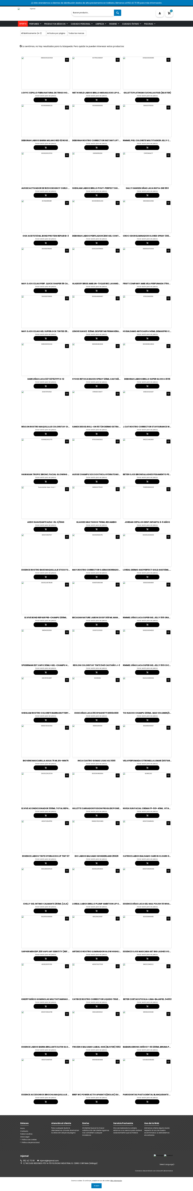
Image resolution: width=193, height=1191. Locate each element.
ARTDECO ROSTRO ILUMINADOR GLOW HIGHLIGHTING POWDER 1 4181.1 (108, 951)
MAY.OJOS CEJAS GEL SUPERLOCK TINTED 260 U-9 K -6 (49, 331)
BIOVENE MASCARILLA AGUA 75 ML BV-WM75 (46, 760)
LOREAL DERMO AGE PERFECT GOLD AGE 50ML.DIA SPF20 (151, 569)
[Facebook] (168, 1155)
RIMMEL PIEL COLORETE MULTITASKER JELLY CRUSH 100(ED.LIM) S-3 (157, 140)
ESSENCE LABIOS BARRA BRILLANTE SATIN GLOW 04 (47, 1047)
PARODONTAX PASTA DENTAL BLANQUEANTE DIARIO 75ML (152, 1094)
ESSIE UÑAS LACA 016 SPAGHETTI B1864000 (96, 713)
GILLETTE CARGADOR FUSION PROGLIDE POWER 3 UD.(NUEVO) (103, 808)
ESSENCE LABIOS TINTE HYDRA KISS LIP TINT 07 (45, 856)
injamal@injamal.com (49, 1160)
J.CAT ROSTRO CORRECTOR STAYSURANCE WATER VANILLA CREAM (157, 426)
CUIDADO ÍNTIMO (130, 23)
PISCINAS (148, 23)
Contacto (24, 1131)
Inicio (22, 1128)
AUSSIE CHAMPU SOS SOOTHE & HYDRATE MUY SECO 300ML (102, 474)
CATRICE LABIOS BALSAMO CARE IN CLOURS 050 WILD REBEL (153, 856)
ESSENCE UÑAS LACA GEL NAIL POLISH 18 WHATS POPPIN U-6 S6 (155, 903)
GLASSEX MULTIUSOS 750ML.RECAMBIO (96, 522)
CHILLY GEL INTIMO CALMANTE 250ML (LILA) (45, 903)
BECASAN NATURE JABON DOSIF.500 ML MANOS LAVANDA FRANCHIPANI (109, 617)
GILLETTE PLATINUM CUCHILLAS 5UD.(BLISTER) (147, 92)
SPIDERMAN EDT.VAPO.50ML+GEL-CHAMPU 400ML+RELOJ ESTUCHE (55, 665)
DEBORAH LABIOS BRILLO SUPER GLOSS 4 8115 (147, 379)
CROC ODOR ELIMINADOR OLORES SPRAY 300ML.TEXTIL (151, 235)
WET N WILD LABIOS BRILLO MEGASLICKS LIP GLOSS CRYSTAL (103, 92)
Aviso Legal (24, 1137)
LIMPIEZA (100, 23)
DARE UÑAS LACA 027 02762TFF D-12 (45, 379)
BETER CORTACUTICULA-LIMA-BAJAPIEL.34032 (147, 999)
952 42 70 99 (29, 1160)
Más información (116, 1181)
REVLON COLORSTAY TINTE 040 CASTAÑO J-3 (96, 665)
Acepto (96, 1186)
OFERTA (23, 23)
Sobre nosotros (26, 1134)
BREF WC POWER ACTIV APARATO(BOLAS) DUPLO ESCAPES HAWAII (106, 1094)
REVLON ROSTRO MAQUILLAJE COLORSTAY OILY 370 (48, 426)
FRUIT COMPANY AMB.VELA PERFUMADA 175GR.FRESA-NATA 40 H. (156, 283)
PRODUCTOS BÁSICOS (55, 23)
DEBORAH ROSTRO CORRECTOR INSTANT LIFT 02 (96, 140)
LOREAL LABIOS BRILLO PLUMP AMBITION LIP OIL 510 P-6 (100, 903)
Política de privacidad (31, 1142)
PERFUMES (34, 23)
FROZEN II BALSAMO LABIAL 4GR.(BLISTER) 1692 (96, 1047)
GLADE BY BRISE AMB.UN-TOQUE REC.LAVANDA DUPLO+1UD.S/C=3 (105, 283)
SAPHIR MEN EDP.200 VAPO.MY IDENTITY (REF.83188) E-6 (50, 951)
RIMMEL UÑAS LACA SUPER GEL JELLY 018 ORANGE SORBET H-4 (154, 617)
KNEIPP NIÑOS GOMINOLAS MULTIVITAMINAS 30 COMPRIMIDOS (54, 999)
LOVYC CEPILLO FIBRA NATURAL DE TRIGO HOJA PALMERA (50, 92)
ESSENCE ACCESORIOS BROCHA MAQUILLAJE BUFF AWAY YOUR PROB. (56, 1094)
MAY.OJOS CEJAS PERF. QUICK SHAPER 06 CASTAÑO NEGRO (52, 283)
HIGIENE (113, 23)
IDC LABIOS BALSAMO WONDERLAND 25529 (96, 856)
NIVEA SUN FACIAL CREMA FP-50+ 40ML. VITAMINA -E (150, 808)
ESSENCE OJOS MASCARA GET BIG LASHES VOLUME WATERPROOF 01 (157, 951)
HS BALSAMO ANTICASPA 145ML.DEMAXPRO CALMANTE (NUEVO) (156, 331)
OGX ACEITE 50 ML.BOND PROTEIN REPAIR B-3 (46, 235)
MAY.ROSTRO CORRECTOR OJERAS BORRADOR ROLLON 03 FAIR (104, 569)
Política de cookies (29, 1139)
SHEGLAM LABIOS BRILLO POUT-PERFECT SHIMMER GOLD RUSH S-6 (106, 188)
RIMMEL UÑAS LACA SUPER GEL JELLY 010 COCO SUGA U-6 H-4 (154, 665)
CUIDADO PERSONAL (80, 23)
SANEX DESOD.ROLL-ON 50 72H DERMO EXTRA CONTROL (100, 426)
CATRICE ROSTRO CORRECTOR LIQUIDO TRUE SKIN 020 (100, 999)
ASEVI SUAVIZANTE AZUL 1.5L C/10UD (45, 522)
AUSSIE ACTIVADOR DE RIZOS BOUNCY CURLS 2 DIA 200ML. (51, 188)
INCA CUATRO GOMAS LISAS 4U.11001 (96, 760)
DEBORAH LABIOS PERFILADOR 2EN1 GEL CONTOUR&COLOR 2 (103, 235)
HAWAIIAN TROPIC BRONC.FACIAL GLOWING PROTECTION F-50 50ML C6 (58, 474)
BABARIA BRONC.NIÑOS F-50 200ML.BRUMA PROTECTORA (152, 1047)
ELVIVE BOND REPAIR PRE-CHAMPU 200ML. (45, 617)
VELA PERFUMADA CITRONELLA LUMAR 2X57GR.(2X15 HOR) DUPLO (156, 760)
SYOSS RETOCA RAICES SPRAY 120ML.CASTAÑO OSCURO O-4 (103, 379)
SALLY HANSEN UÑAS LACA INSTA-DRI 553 (147, 188)
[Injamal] (44, 11)
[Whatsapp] (158, 1155)
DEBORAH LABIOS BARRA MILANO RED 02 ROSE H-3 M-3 (49, 140)
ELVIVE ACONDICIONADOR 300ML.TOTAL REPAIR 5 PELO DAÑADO (54, 808)
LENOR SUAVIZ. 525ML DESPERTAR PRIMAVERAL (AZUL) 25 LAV (103, 331)
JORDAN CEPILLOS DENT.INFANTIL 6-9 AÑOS (147, 522)
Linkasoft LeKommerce (164, 1171)
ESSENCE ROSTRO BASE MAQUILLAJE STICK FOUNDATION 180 (52, 569)
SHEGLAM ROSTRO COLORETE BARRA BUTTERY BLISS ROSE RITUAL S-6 (56, 713)
